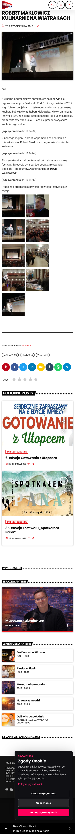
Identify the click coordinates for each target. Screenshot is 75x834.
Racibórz (27, 355)
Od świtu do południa (30, 716)
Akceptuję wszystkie (43, 812)
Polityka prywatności (30, 784)
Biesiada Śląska (27, 668)
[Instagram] (11, 789)
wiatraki (42, 355)
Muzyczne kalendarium (24, 620)
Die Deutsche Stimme (31, 652)
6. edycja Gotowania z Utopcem (31, 457)
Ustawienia (43, 803)
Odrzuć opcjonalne (43, 793)
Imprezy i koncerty (17, 451)
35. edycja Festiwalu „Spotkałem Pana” (32, 530)
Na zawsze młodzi (28, 700)
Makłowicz (10, 355)
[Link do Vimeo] (7, 5)
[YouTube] (6, 789)
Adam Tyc (28, 345)
